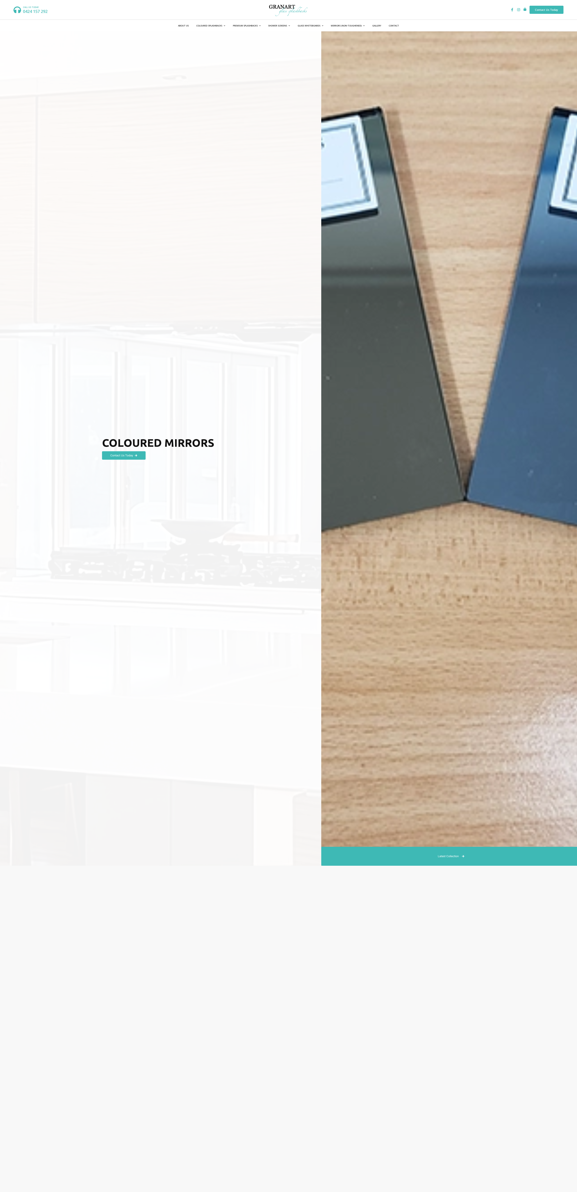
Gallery (376, 25)
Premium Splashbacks (245, 25)
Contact (394, 25)
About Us (183, 25)
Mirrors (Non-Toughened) (346, 25)
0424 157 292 (35, 11)
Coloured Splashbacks (209, 25)
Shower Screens (277, 25)
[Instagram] (518, 9)
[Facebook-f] (512, 9)
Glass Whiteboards (309, 25)
